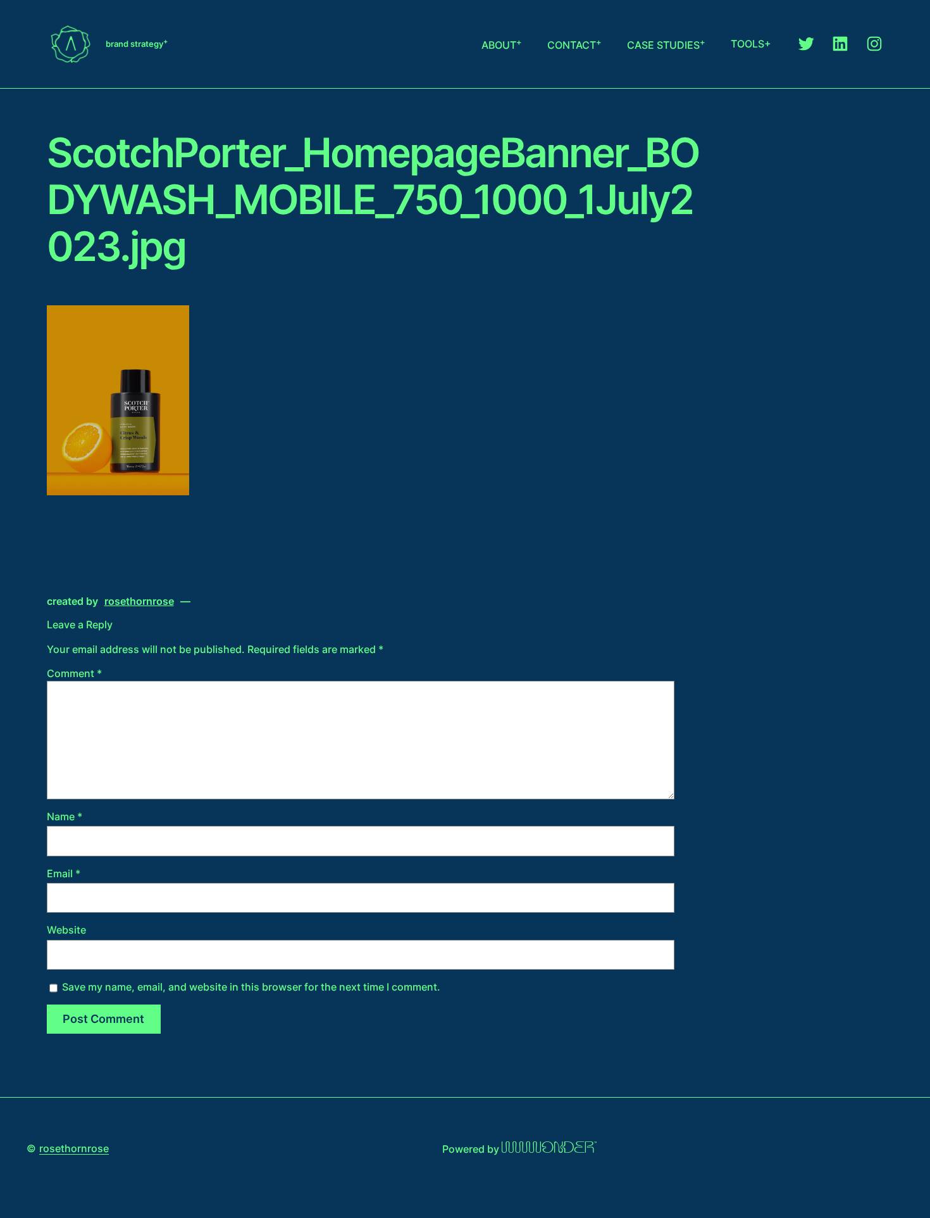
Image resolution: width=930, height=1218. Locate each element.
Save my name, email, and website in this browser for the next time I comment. (251, 986)
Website (66, 929)
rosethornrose (74, 1148)
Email (63, 873)
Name (64, 816)
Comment (74, 673)
